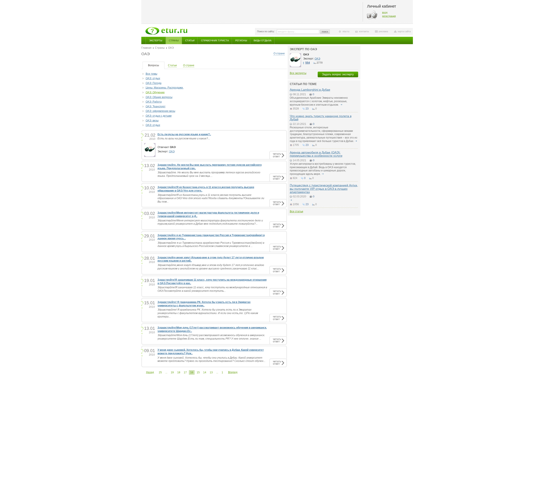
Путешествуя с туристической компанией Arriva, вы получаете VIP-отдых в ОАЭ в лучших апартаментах (324, 189)
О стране (279, 53)
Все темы (151, 73)
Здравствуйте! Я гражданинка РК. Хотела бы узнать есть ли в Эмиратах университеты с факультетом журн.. (204, 304)
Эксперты (155, 40)
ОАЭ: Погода (153, 83)
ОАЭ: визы (152, 120)
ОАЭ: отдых (153, 78)
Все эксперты (298, 73)
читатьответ (277, 155)
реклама (383, 31)
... (166, 372)
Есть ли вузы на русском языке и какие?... (184, 138)
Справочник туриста (215, 40)
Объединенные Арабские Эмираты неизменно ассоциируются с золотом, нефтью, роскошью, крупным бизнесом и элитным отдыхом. (319, 101)
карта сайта (404, 31)
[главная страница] (166, 31)
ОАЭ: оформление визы (160, 111)
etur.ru (346, 31)
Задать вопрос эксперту (338, 74)
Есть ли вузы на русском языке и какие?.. (184, 134)
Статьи (190, 40)
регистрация (389, 16)
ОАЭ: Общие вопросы (159, 97)
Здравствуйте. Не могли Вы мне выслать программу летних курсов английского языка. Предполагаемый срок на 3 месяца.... (209, 174)
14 (204, 372)
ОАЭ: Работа (154, 101)
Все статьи (296, 211)
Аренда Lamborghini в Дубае (310, 89)
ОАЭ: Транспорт (156, 106)
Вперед (232, 372)
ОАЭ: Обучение (155, 92)
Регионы (241, 40)
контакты (364, 31)
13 (211, 372)
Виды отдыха (262, 40)
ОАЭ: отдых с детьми (159, 115)
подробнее (341, 105)
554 (307, 62)
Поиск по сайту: (266, 31)
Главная (146, 47)
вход (384, 12)
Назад (150, 372)
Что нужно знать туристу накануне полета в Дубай (320, 117)
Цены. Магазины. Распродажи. (165, 87)
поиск (325, 31)
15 (198, 372)
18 (178, 372)
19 (172, 372)
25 (160, 372)
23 (307, 108)
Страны (174, 40)
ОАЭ (172, 151)
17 (185, 372)
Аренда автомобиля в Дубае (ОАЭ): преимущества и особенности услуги (316, 154)
